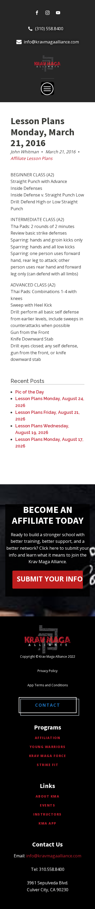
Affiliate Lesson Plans (32, 158)
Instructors (47, 814)
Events (47, 805)
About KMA (48, 796)
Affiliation (47, 738)
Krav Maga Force (47, 756)
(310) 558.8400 (49, 29)
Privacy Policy (47, 671)
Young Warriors (48, 747)
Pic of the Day (29, 392)
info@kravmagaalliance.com (51, 42)
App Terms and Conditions (47, 685)
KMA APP (47, 823)
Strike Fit (47, 765)
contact (47, 705)
